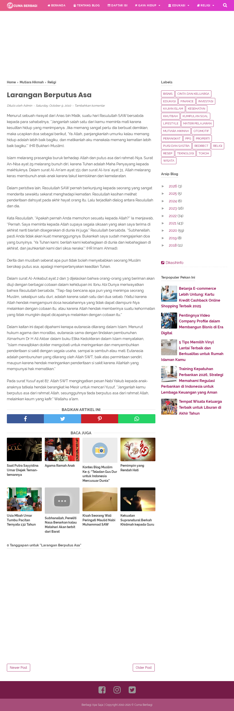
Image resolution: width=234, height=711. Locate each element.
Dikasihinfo (174, 263)
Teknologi (185, 153)
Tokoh (204, 153)
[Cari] (225, 5)
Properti (203, 138)
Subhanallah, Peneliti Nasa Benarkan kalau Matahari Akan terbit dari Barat (61, 524)
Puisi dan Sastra (176, 145)
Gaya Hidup (146, 5)
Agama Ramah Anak (60, 465)
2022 (173, 216)
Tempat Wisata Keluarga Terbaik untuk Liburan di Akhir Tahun (200, 407)
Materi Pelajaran (197, 123)
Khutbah (170, 116)
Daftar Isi (119, 5)
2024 (173, 201)
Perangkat (172, 138)
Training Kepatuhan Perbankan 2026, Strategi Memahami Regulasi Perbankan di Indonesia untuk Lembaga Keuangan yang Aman (192, 380)
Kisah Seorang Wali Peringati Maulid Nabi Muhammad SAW (98, 520)
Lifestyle (170, 123)
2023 (173, 208)
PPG (188, 138)
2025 (173, 193)
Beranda (57, 5)
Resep (167, 153)
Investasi (205, 101)
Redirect (201, 145)
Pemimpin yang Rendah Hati (132, 468)
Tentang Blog (88, 5)
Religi (205, 5)
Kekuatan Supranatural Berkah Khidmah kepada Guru (137, 520)
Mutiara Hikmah (176, 131)
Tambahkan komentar (89, 105)
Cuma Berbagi (143, 704)
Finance (187, 101)
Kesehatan (196, 108)
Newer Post (18, 667)
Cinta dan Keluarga (193, 93)
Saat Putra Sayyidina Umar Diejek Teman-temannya (22, 470)
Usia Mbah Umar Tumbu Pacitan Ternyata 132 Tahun (21, 520)
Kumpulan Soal (195, 116)
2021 (173, 223)
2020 (173, 230)
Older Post (144, 667)
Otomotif (201, 131)
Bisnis (168, 93)
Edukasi (178, 5)
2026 (173, 186)
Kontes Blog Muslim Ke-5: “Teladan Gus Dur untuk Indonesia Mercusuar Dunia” (99, 473)
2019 (173, 238)
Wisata (168, 160)
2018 (173, 245)
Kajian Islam (173, 108)
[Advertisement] (81, 48)
